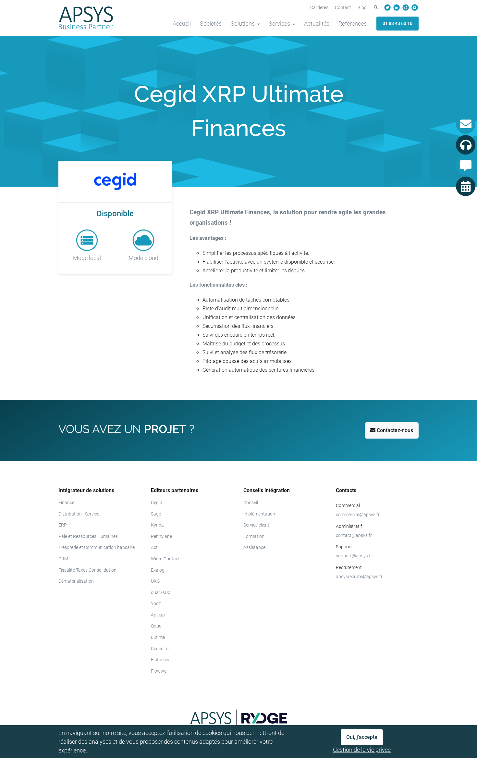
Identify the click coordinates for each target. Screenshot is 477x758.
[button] (376, 7)
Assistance (254, 547)
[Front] (85, 18)
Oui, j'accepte (361, 737)
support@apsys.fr (354, 555)
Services (279, 23)
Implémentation (259, 513)
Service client (256, 525)
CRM (63, 558)
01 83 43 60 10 (397, 23)
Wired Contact (165, 558)
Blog (362, 7)
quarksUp (160, 592)
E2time (158, 637)
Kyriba (157, 525)
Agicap (158, 614)
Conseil (250, 502)
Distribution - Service (78, 513)
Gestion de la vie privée (362, 749)
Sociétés (211, 23)
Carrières (319, 7)
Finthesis (160, 659)
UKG (155, 581)
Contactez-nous (394, 430)
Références (352, 23)
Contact (343, 7)
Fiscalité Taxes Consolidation (87, 570)
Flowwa (159, 671)
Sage (156, 513)
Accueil (182, 23)
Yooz (156, 603)
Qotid (156, 625)
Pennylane (161, 536)
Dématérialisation (76, 581)
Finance (66, 502)
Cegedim (159, 648)
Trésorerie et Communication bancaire (96, 547)
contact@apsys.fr (354, 535)
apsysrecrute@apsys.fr (359, 576)
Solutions (243, 23)
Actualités (316, 23)
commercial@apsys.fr (358, 514)
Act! (155, 547)
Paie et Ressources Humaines (88, 536)
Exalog (158, 570)
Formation (253, 536)
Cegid (156, 502)
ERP (62, 525)
